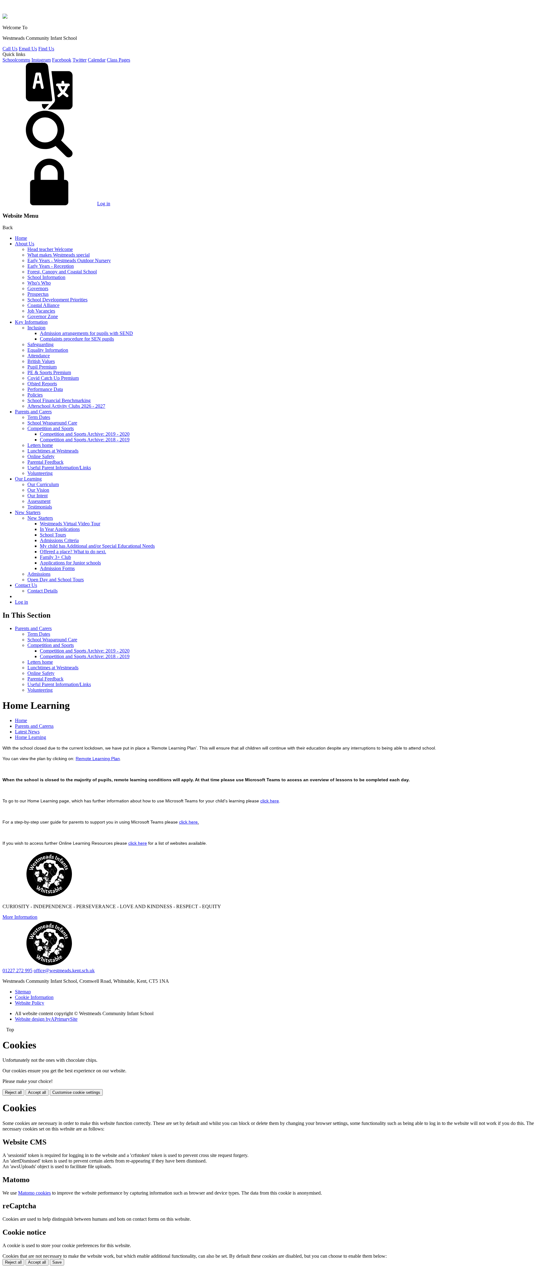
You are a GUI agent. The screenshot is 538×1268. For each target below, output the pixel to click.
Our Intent (37, 495)
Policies (35, 394)
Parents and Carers (33, 411)
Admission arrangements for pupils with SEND (86, 333)
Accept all (37, 1092)
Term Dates (38, 417)
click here (269, 801)
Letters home (40, 445)
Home (21, 238)
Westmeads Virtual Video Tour (70, 523)
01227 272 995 (17, 970)
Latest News (27, 731)
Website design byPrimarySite (46, 1019)
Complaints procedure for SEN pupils (77, 338)
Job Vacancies (41, 311)
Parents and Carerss (34, 726)
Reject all (13, 1092)
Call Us (9, 48)
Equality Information (47, 350)
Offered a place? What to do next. (73, 551)
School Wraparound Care (52, 422)
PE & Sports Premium (49, 372)
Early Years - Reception (50, 266)
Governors (37, 288)
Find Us (46, 48)
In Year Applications (60, 529)
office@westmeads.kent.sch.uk (64, 970)
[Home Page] (4, 17)
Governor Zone (42, 316)
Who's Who (39, 283)
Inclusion (36, 327)
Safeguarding (40, 344)
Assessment (38, 501)
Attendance (38, 355)
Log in (103, 203)
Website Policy (29, 1003)
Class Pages (118, 60)
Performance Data (45, 389)
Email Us (28, 48)
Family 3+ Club (55, 557)
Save (57, 1262)
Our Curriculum (43, 484)
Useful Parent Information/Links (59, 467)
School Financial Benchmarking (59, 400)
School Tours (53, 534)
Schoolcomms (16, 60)
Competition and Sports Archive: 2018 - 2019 (85, 439)
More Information (19, 917)
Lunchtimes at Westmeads (52, 450)
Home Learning (30, 737)
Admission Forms (57, 568)
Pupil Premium (42, 366)
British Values (41, 361)
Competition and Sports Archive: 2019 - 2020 (85, 434)
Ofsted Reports (42, 383)
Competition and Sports (50, 428)
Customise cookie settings (76, 1092)
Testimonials (39, 506)
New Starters (27, 512)
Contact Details (42, 590)
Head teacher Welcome (50, 249)
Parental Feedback (45, 462)
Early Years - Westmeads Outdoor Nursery (69, 260)
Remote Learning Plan (98, 758)
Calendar (97, 60)
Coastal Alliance (43, 305)
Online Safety (40, 456)
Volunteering (40, 473)
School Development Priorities (57, 299)
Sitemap (23, 991)
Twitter (80, 60)
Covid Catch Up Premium (53, 378)
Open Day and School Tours (55, 579)
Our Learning (28, 478)
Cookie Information (34, 997)
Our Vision (38, 490)
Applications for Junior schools (70, 562)
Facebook (61, 60)
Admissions (38, 574)
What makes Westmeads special (58, 255)
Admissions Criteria (59, 540)
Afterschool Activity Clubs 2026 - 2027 (66, 406)
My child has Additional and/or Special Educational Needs (97, 546)
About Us (24, 243)
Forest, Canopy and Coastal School (62, 271)
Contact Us (26, 585)
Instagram (41, 60)
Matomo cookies (34, 1193)
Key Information (31, 322)
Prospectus (38, 294)
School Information (46, 277)
